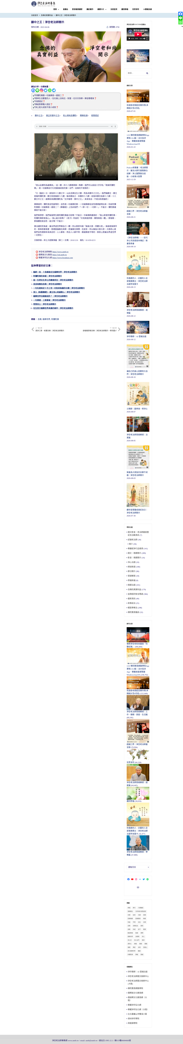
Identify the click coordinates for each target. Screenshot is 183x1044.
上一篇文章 (49, 329)
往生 (139, 922)
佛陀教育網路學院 (135, 988)
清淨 (143, 940)
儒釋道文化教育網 (135, 993)
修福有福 (131, 580)
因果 (144, 915)
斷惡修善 (130, 933)
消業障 (137, 936)
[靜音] (144, 38)
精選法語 (131, 585)
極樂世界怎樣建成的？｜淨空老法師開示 (50, 296)
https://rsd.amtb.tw (59, 255)
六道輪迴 (140, 908)
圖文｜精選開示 (134, 553)
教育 (144, 929)
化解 (139, 915)
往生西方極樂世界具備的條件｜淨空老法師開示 (53, 308)
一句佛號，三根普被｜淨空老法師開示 (49, 300)
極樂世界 (46, 319)
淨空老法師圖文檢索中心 (138, 976)
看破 (140, 944)
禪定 (134, 947)
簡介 (131, 544)
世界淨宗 (135, 9)
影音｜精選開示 (134, 558)
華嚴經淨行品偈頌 (135, 549)
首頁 (55, 9)
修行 (134, 908)
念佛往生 (135, 926)
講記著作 (90, 9)
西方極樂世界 (131, 951)
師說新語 (131, 567)
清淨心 (130, 944)
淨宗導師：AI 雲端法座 (138, 972)
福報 (146, 944)
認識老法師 (132, 540)
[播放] (129, 38)
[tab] (38, 115)
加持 (134, 915)
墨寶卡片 (100, 9)
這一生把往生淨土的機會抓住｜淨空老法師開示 (53, 280)
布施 (129, 922)
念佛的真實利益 (47, 15)
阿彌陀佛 (55, 319)
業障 (142, 933)
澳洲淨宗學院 (133, 1019)
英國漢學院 (132, 1023)
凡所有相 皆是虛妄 (140, 911)
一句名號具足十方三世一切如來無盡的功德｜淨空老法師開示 (59, 288)
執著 (144, 918)
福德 (129, 947)
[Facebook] (33, 90)
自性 (139, 947)
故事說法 (131, 603)
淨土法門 (136, 940)
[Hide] (182, 26)
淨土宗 (130, 940)
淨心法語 (131, 562)
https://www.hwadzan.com (62, 258)
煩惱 (135, 944)
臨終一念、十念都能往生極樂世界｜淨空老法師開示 (55, 272)
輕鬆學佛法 (132, 608)
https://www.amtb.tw (60, 252)
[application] (138, 34)
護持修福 (124, 9)
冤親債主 (130, 911)
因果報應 (130, 918)
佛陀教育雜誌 (133, 612)
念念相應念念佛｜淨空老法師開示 (47, 284)
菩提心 (145, 947)
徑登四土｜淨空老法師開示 (44, 304)
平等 (134, 922)
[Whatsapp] (50, 90)
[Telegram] (54, 90)
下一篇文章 (100, 329)
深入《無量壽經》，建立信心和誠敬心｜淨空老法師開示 (56, 292)
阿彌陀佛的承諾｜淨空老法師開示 (47, 276)
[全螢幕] (147, 38)
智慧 (136, 933)
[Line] (37, 90)
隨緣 (142, 954)
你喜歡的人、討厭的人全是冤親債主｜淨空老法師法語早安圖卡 (137, 831)
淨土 (143, 936)
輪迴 (139, 951)
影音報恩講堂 (77, 9)
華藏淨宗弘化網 (134, 1005)
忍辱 (144, 922)
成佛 (129, 929)
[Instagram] (41, 90)
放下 (139, 929)
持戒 (134, 929)
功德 (129, 915)
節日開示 (131, 571)
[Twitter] (45, 90)
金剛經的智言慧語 (135, 594)
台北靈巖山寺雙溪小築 (137, 1014)
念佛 (40, 319)
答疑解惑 (131, 576)
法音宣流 (113, 9)
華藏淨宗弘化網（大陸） (138, 1009)
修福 (129, 908)
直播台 (65, 9)
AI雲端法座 (147, 9)
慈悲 (142, 926)
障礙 (136, 954)
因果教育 (138, 918)
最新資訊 (131, 599)
